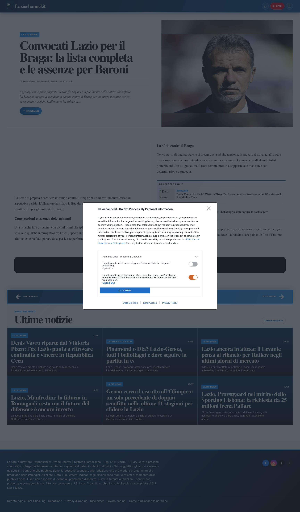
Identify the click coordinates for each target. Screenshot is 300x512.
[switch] (193, 264)
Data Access (150, 302)
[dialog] (150, 256)
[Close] (210, 209)
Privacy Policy (169, 302)
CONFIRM (125, 290)
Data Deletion (130, 302)
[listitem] (150, 256)
